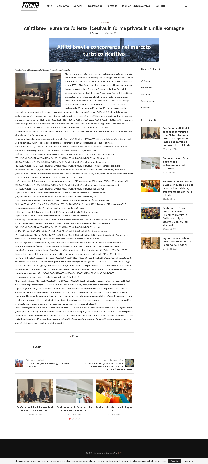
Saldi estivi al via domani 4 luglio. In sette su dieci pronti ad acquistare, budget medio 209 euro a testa (178, 188)
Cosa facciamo (148, 101)
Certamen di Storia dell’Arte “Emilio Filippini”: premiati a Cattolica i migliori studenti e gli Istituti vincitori (175, 217)
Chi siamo (63, 6)
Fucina (95, 33)
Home (48, 6)
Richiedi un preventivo (136, 6)
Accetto (174, 461)
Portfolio (112, 6)
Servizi (77, 6)
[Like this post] (73, 336)
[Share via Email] (77, 336)
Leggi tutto (188, 461)
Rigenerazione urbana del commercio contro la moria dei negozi (177, 241)
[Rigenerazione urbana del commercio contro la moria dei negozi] (150, 243)
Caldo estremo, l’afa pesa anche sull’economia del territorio (175, 163)
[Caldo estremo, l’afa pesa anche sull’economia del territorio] (74, 391)
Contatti (160, 6)
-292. (120, 453)
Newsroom (95, 6)
